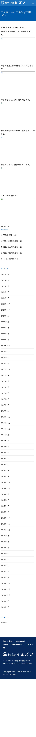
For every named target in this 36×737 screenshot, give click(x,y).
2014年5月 (5, 559)
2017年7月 (5, 375)
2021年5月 (5, 286)
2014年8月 (5, 541)
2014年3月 (5, 565)
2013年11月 (5, 589)
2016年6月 (5, 446)
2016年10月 (5, 429)
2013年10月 (5, 595)
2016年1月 (5, 476)
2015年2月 (5, 506)
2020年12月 (5, 304)
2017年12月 (5, 369)
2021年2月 (5, 292)
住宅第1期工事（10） (9, 235)
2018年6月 (5, 357)
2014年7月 (5, 547)
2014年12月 (5, 518)
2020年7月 (5, 327)
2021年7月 (5, 274)
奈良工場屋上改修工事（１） (12, 247)
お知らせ (4, 622)
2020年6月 (5, 333)
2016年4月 (5, 458)
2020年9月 (5, 316)
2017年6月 (5, 381)
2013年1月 (5, 607)
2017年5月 (5, 387)
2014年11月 (5, 524)
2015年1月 (5, 512)
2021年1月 (5, 298)
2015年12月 (5, 482)
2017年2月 (5, 405)
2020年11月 (5, 310)
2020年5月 (5, 339)
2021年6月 (5, 280)
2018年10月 (5, 345)
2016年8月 (5, 434)
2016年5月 (5, 452)
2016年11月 (5, 423)
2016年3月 (5, 464)
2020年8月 (5, 321)
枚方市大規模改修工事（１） (12, 241)
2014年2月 (5, 571)
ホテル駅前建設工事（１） (11, 258)
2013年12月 (5, 583)
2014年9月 (5, 535)
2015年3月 (5, 500)
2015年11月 (5, 488)
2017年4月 (5, 393)
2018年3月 (5, 363)
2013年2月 (5, 601)
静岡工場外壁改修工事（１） (12, 253)
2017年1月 (5, 411)
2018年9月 (5, 351)
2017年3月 (5, 399)
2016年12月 (5, 417)
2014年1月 (5, 577)
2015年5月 (5, 494)
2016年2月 (5, 470)
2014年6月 (5, 553)
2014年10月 (5, 530)
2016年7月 (5, 440)
